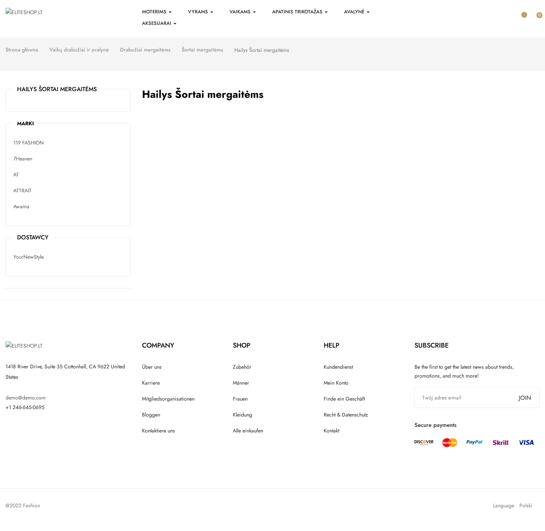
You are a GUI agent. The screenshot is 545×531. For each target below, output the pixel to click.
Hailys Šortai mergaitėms (57, 89)
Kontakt (331, 430)
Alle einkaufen (248, 430)
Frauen (240, 398)
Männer (241, 382)
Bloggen (151, 414)
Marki (25, 123)
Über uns (152, 367)
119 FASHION (28, 142)
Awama (21, 206)
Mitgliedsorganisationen (168, 398)
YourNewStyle (28, 256)
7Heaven (22, 158)
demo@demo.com (26, 397)
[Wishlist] (521, 11)
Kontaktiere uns (158, 430)
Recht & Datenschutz (346, 414)
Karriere (151, 382)
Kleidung (242, 414)
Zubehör (242, 367)
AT (16, 174)
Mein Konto (336, 382)
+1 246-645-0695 (25, 407)
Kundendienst (338, 367)
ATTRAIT (22, 190)
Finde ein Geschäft (344, 398)
